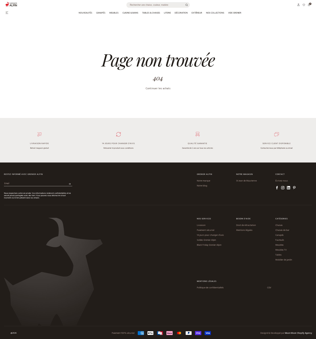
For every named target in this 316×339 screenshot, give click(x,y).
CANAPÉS (100, 13)
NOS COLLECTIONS (215, 13)
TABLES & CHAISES (151, 13)
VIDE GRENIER (234, 13)
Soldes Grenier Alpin (206, 240)
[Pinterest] (294, 188)
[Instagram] (282, 188)
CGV (269, 288)
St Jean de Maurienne (246, 181)
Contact (280, 174)
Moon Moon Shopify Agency (298, 333)
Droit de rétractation (246, 225)
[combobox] (158, 5)
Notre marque (203, 181)
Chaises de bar (282, 230)
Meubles (279, 245)
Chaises (279, 225)
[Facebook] (277, 188)
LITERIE (167, 13)
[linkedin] (288, 188)
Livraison (201, 225)
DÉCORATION (181, 13)
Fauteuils (279, 240)
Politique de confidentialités (210, 288)
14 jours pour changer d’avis (210, 235)
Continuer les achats (158, 89)
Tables (278, 255)
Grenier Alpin (204, 174)
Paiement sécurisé (205, 230)
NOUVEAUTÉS (85, 13)
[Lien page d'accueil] (65, 4)
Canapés (279, 235)
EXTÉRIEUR (197, 13)
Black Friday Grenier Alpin (209, 245)
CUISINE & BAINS (130, 13)
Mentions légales (244, 230)
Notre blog (202, 186)
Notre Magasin (244, 174)
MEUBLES (113, 13)
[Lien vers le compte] (298, 5)
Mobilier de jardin (283, 260)
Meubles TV (281, 250)
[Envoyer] (69, 184)
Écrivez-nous (281, 181)
